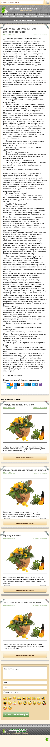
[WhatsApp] (8, 387)
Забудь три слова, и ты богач (19, 405)
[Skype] (11, 387)
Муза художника (12, 535)
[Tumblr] (36, 384)
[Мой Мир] (15, 384)
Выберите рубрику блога (25, 20)
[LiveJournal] (29, 384)
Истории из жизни (40, 35)
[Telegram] (15, 387)
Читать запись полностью (25, 457)
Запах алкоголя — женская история (22, 602)
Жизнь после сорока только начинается (24, 470)
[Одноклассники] (11, 384)
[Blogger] (22, 384)
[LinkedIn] (26, 384)
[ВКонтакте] (8, 384)
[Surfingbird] (33, 384)
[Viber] (40, 384)
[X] (18, 384)
